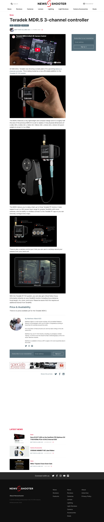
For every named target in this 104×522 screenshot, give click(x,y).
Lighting (51, 9)
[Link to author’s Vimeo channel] (32, 346)
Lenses (40, 9)
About (84, 490)
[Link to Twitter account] (53, 476)
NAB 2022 (25, 25)
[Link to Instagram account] (60, 476)
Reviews (19, 9)
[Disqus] (38, 403)
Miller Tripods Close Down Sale (41, 464)
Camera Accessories (80, 9)
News (9, 9)
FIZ (12, 25)
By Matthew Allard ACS (33, 318)
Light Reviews (63, 9)
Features (56, 496)
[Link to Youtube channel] (64, 476)
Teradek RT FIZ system (18, 73)
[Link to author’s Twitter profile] (26, 346)
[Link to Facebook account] (57, 476)
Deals (95, 9)
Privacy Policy (86, 496)
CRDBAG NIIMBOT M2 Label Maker (42, 450)
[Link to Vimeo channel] (68, 476)
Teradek (17, 25)
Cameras (30, 9)
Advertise (85, 493)
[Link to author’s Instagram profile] (29, 346)
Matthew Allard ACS (22, 29)
